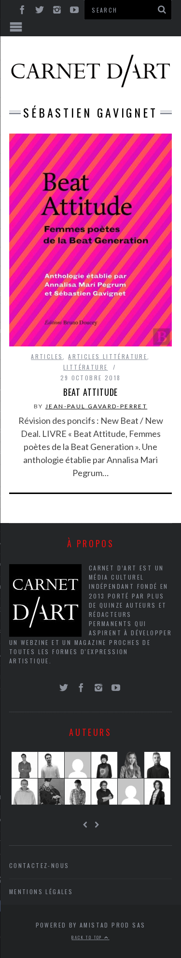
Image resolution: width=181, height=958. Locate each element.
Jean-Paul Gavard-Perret (96, 406)
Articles (47, 356)
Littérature (85, 367)
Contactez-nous (39, 865)
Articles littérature (107, 356)
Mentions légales (41, 891)
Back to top (87, 937)
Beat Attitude (90, 392)
